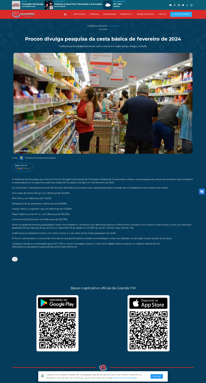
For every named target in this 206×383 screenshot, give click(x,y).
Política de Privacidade (125, 378)
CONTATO (162, 14)
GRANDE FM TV (126, 14)
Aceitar (157, 376)
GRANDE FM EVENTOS (145, 14)
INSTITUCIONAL (79, 14)
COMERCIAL (94, 14)
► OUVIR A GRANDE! (181, 14)
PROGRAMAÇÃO (109, 14)
